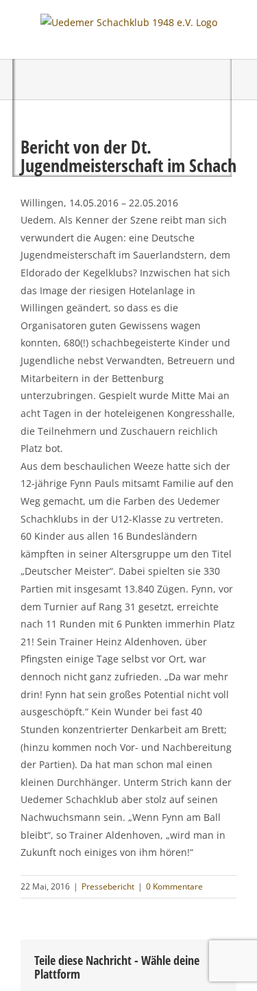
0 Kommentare (174, 886)
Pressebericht (108, 886)
